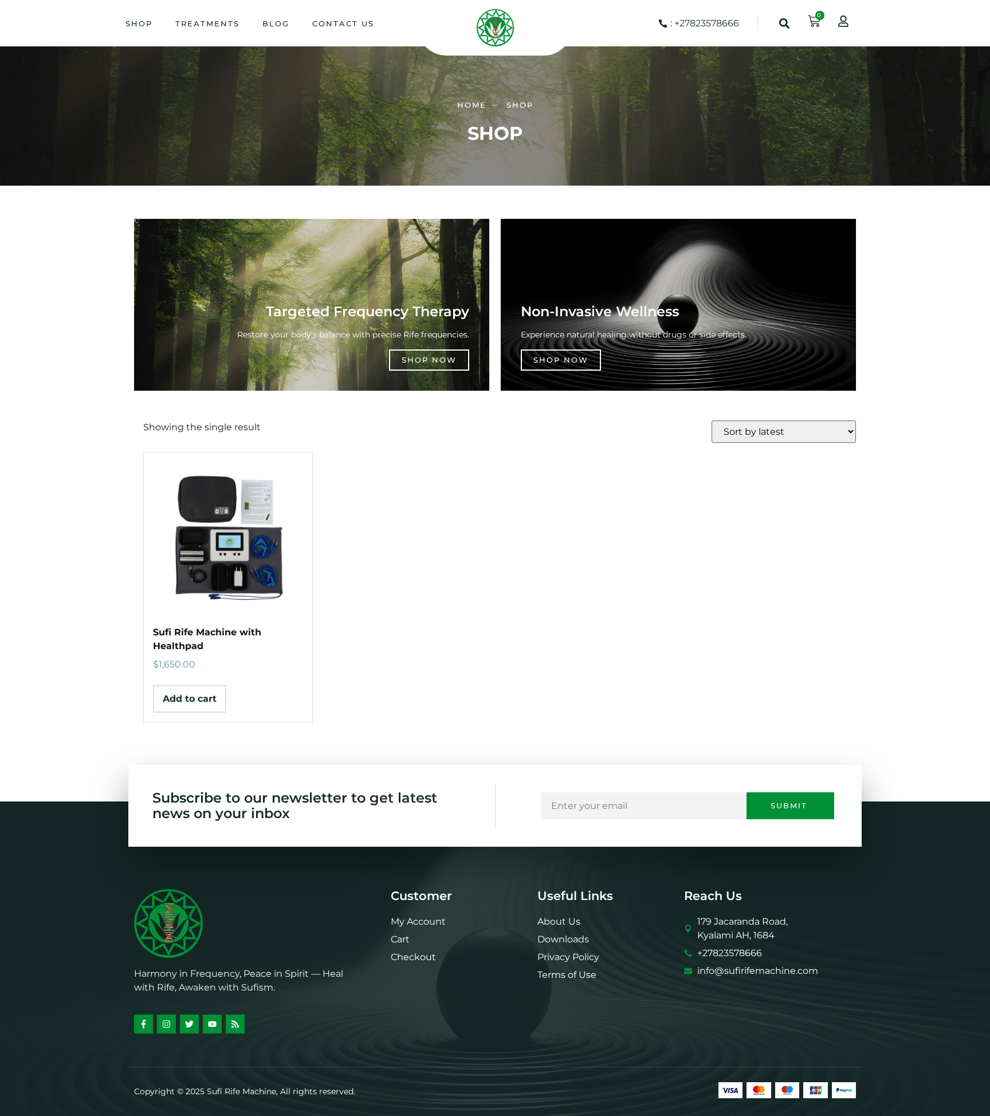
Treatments (207, 23)
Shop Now (429, 359)
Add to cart (190, 698)
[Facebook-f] (143, 1024)
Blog (275, 23)
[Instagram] (166, 1024)
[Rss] (235, 1024)
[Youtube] (212, 1024)
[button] (784, 23)
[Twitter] (189, 1024)
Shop (138, 23)
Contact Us (343, 23)
